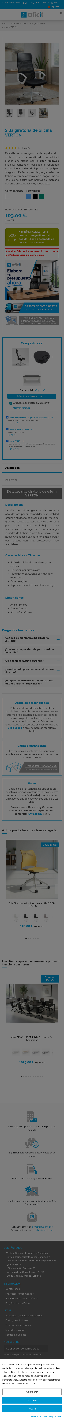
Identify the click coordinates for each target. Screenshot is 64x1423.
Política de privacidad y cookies (46, 1416)
